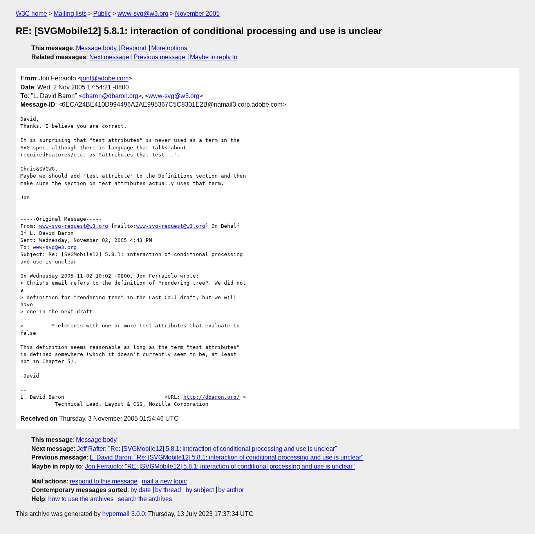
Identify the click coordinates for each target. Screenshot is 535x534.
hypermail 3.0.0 (123, 513)
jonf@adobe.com (104, 78)
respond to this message (103, 481)
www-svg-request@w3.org (73, 226)
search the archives (145, 499)
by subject (200, 490)
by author (231, 490)
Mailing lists (70, 13)
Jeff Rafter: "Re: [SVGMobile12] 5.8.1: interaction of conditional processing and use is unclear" (207, 448)
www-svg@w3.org (142, 13)
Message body (96, 48)
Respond (133, 48)
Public (102, 13)
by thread (168, 490)
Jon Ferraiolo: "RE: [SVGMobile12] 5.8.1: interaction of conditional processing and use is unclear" (220, 466)
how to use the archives (81, 499)
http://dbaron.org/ (211, 397)
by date (140, 490)
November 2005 (197, 13)
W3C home (31, 13)
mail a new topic (164, 481)
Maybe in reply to (213, 57)
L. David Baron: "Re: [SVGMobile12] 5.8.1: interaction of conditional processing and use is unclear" (226, 457)
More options (169, 48)
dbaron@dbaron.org (110, 96)
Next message (109, 57)
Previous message (159, 57)
